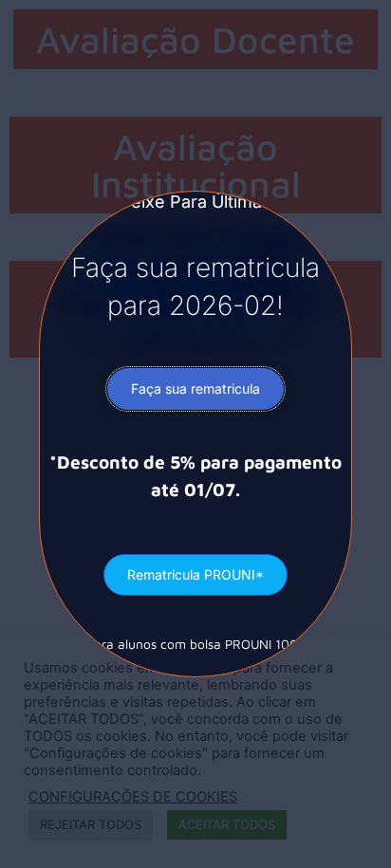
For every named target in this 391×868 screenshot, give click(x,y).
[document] (195, 434)
